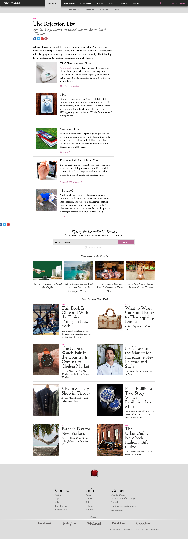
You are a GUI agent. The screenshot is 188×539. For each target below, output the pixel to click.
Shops (116, 9)
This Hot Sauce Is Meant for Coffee (47, 286)
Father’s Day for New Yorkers (76, 431)
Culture (112, 3)
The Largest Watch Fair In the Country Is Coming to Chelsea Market (75, 357)
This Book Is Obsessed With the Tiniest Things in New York (75, 317)
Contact (59, 495)
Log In (182, 3)
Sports (124, 3)
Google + (143, 524)
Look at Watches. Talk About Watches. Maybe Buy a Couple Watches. (75, 374)
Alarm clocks (66, 68)
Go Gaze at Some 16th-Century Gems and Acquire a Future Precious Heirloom (139, 414)
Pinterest (94, 524)
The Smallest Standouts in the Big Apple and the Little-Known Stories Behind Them (76, 334)
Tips (57, 498)
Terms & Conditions (141, 529)
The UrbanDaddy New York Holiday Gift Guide (137, 438)
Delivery (136, 3)
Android (90, 509)
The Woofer (64, 216)
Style (85, 3)
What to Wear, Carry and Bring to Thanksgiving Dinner (139, 315)
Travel (100, 3)
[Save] (46, 38)
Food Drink (69, 3)
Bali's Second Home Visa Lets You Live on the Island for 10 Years (78, 287)
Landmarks (117, 510)
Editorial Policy (127, 529)
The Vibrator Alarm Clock (69, 86)
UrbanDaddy (11, 3)
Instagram (70, 524)
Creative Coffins (65, 152)
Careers (89, 498)
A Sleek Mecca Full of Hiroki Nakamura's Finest (75, 399)
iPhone (89, 506)
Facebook (45, 524)
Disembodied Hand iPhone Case (72, 182)
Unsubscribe (61, 509)
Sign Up (175, 3)
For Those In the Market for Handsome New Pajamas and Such (139, 357)
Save (42, 38)
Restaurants (75, 9)
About (89, 495)
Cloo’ (62, 120)
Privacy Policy (155, 529)
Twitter (119, 524)
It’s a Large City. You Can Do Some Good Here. (138, 453)
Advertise (59, 502)
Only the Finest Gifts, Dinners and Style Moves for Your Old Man (75, 441)
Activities (104, 9)
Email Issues (61, 506)
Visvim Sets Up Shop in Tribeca (76, 391)
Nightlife (90, 9)
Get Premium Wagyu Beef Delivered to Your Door (109, 287)
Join (88, 502)
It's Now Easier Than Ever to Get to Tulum (140, 286)
